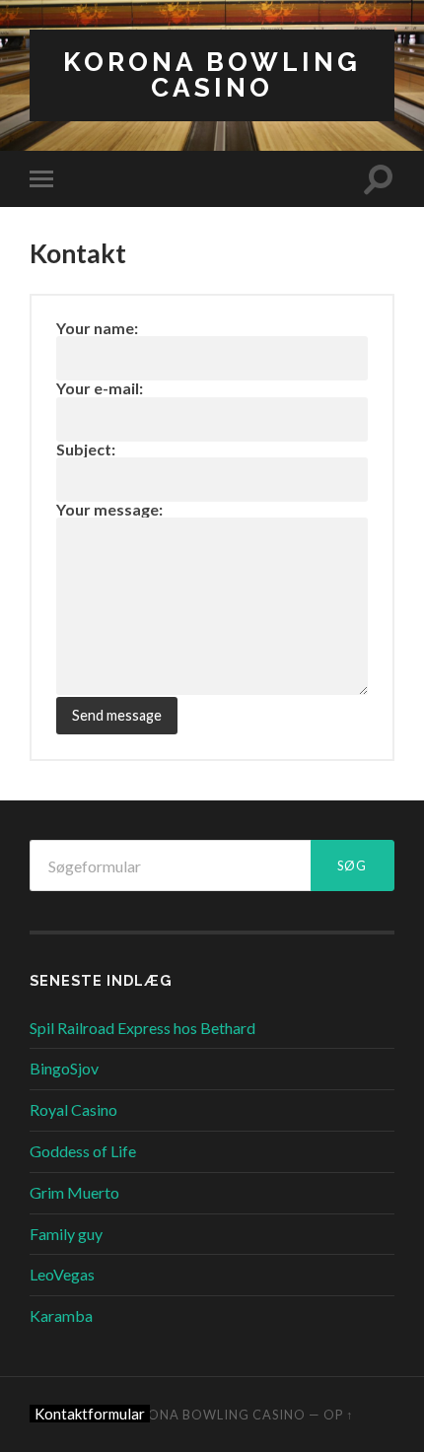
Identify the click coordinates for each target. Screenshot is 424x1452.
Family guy (66, 1233)
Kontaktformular (90, 1413)
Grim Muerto (74, 1192)
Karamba (61, 1315)
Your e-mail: (99, 388)
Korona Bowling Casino (212, 74)
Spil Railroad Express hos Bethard (142, 1027)
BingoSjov (64, 1068)
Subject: (85, 449)
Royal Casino (73, 1109)
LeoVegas (62, 1274)
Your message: (109, 509)
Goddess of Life (83, 1150)
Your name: (97, 327)
